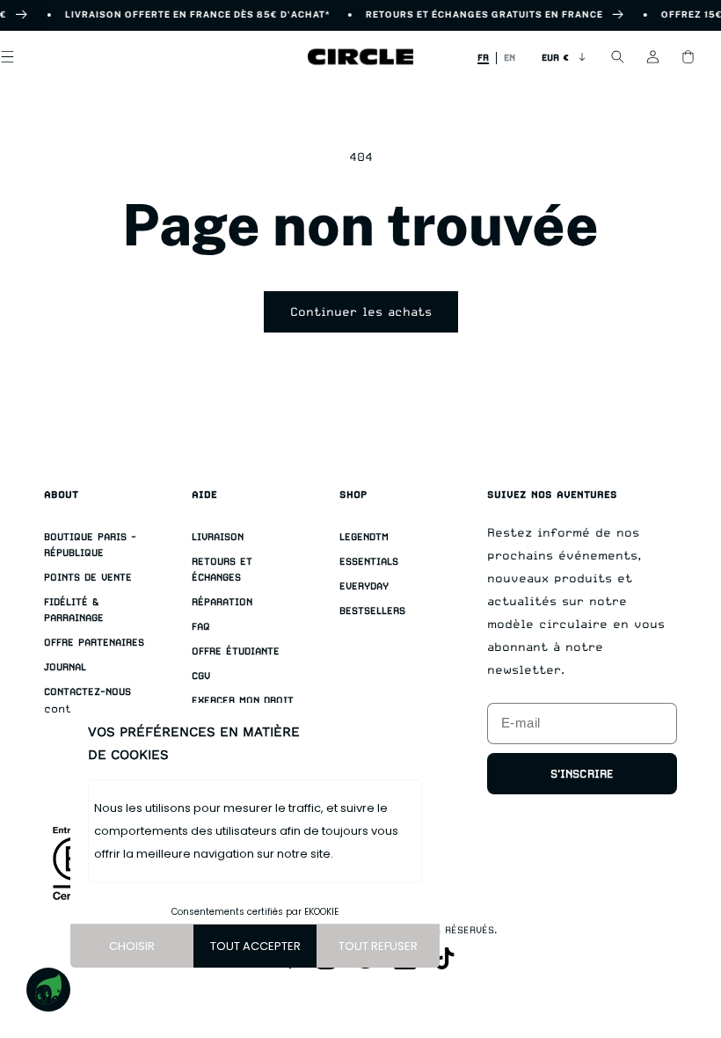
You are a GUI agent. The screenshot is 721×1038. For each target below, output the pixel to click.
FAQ (201, 626)
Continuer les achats (361, 311)
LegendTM (364, 537)
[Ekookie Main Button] (48, 990)
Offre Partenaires (94, 642)
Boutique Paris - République (90, 545)
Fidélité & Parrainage (74, 610)
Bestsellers (372, 611)
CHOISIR (132, 946)
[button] (617, 57)
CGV (201, 676)
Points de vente (88, 577)
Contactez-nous (87, 692)
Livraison (218, 537)
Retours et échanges (222, 569)
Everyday (364, 586)
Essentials (368, 561)
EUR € (555, 57)
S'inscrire (582, 773)
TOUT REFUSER (378, 946)
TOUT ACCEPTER (255, 946)
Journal (65, 667)
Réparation (222, 602)
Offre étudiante (236, 651)
